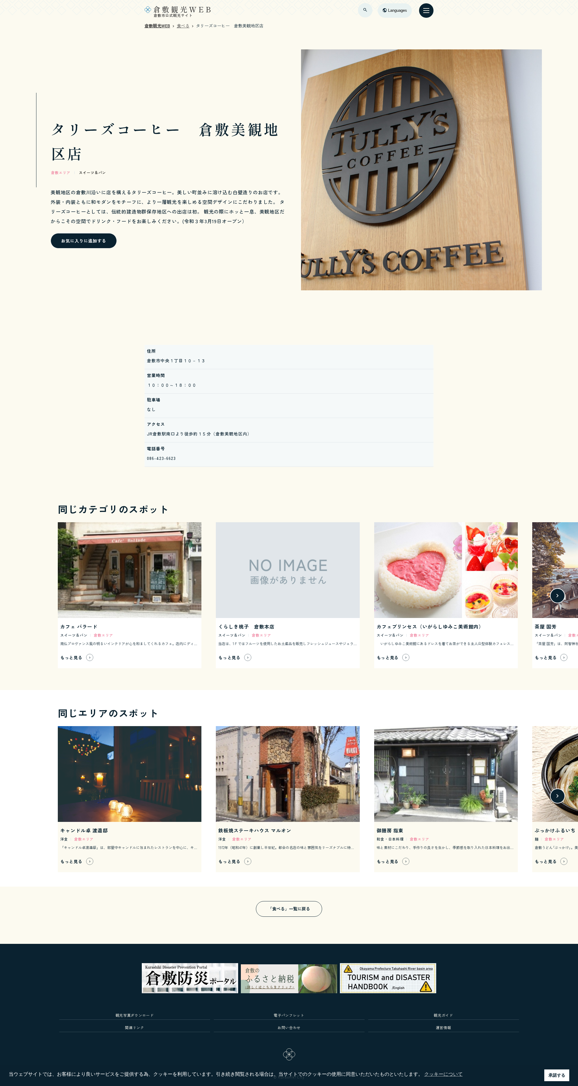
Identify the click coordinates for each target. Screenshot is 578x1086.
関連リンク (134, 1027)
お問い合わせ (289, 1027)
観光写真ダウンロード (135, 1015)
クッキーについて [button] (443, 1074)
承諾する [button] (556, 1075)
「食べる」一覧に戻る (289, 909)
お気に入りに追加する (83, 241)
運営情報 (443, 1027)
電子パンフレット (289, 1015)
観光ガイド (443, 1015)
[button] (14, 595)
